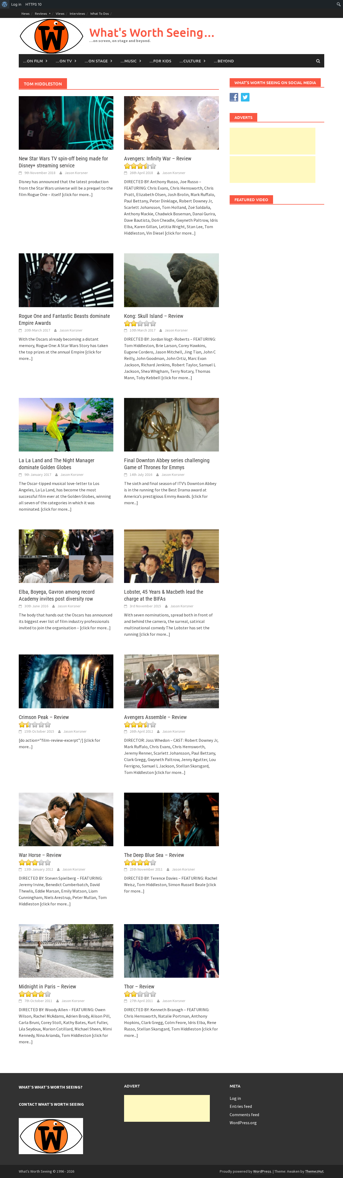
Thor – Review (139, 986)
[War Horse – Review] (66, 819)
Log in (235, 1098)
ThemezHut (314, 1171)
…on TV (63, 60)
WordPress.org (243, 1122)
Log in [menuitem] (16, 4)
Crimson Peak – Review (44, 717)
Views (60, 13)
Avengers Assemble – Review (155, 717)
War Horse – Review (40, 855)
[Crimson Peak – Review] (66, 680)
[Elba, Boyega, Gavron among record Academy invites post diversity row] (66, 555)
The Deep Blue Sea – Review (154, 855)
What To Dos (99, 13)
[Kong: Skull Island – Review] (171, 279)
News (25, 13)
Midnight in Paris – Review (47, 986)
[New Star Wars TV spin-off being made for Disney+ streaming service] (66, 122)
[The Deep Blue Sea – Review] (171, 819)
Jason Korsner (76, 172)
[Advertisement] (272, 141)
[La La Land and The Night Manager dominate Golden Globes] (66, 424)
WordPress (262, 1171)
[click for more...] (77, 194)
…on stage (96, 60)
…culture (190, 60)
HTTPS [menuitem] (33, 4)
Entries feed (241, 1106)
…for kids (160, 60)
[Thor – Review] (171, 950)
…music (128, 60)
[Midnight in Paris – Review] (66, 950)
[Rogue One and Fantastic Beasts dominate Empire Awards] (66, 279)
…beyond (224, 60)
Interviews (77, 13)
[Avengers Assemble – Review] (171, 680)
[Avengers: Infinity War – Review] (171, 122)
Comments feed (244, 1114)
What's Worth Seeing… (152, 32)
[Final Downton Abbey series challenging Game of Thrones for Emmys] (171, 424)
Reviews (41, 13)
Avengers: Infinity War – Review (157, 158)
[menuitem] (4, 4)
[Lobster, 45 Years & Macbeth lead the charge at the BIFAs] (171, 555)
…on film (33, 60)
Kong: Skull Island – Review (153, 316)
